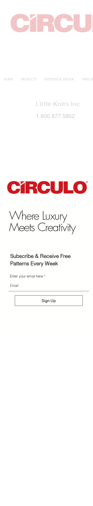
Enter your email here (26, 276)
